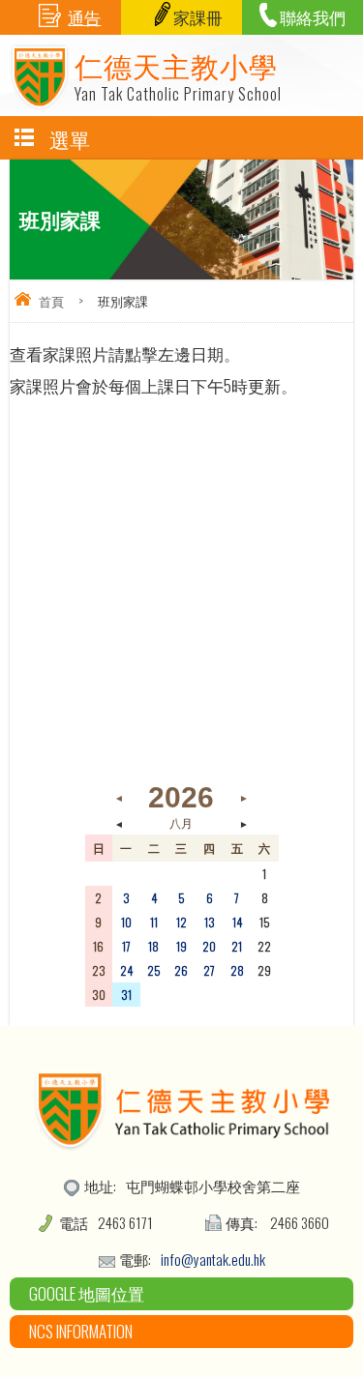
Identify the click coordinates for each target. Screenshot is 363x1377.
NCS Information (81, 1331)
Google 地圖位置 (86, 1293)
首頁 (51, 300)
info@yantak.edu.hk (213, 1259)
